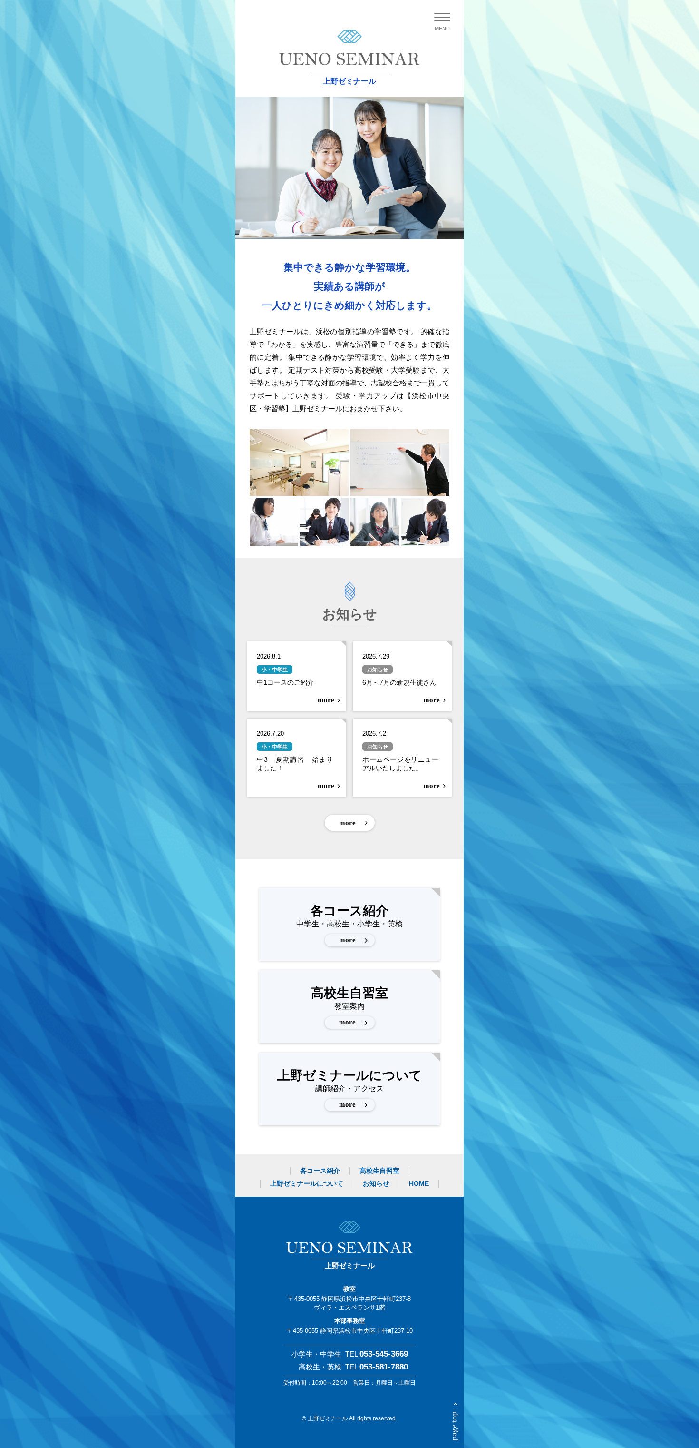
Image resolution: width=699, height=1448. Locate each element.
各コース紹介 (349, 924)
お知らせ (376, 1183)
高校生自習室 (349, 1006)
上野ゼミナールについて (349, 1088)
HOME (419, 1183)
